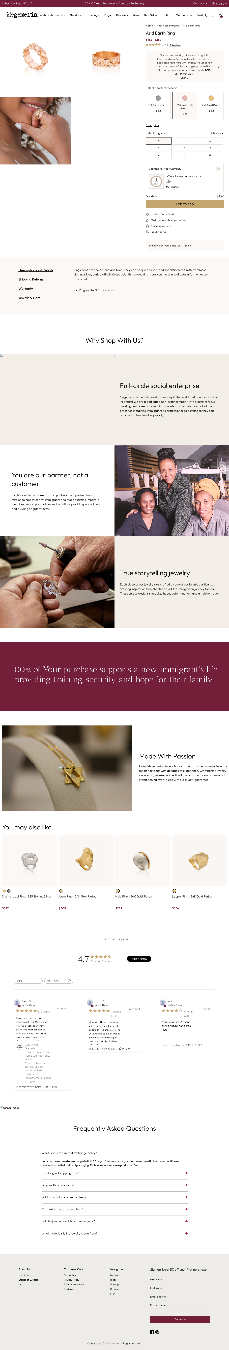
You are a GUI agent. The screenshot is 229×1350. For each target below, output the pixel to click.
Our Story (24, 1275)
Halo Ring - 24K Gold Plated (133, 896)
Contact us (200, 3)
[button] (219, 66)
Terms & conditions (74, 1284)
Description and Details (35, 270)
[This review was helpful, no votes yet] (120, 1049)
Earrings (93, 15)
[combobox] (28, 981)
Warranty (25, 288)
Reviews (68, 1289)
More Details (173, 186)
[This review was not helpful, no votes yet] (53, 1087)
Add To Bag (185, 204)
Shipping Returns (30, 279)
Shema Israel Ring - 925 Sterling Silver (26, 896)
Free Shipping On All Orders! (114, 3)
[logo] (22, 15)
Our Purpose (184, 15)
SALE (167, 15)
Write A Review (139, 958)
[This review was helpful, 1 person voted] (47, 1087)
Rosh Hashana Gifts (52, 15)
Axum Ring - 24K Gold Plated (78, 896)
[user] (214, 15)
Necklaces (76, 15)
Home (149, 25)
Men (136, 15)
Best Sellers (151, 15)
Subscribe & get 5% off (17, 3)
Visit (200, 15)
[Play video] (67, 768)
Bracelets (122, 15)
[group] (158, 105)
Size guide (152, 125)
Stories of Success (28, 1279)
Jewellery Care (29, 298)
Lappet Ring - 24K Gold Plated (192, 896)
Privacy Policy (71, 1279)
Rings (107, 15)
